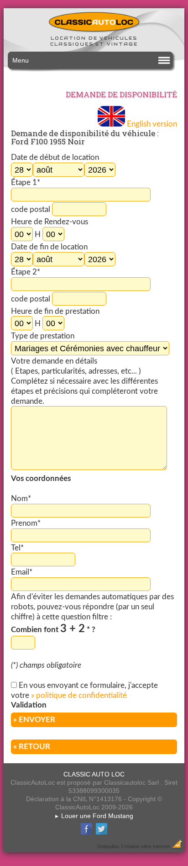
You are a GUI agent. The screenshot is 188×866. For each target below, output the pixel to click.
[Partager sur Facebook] (86, 833)
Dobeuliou (108, 846)
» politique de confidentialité (79, 695)
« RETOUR (31, 746)
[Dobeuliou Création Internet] (177, 846)
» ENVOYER (34, 719)
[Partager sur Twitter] (101, 833)
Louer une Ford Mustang (93, 815)
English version (151, 124)
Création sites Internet (145, 846)
